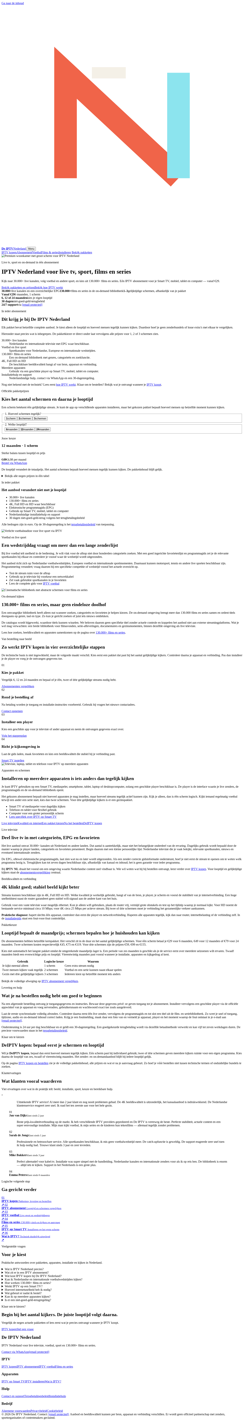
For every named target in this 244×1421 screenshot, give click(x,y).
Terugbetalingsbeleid (36, 1396)
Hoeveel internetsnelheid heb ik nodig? (28, 1289)
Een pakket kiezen (53, 823)
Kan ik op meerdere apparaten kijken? (28, 1296)
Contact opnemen (12, 711)
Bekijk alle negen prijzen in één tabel (27, 476)
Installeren (65, 252)
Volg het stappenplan (14, 735)
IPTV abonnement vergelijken (60, 981)
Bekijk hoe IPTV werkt (49, 287)
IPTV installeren (35, 1381)
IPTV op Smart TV (13, 1381)
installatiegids (13, 918)
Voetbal (36, 252)
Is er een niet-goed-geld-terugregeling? (28, 1300)
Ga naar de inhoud (13, 3)
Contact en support (13, 1396)
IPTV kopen (9, 252)
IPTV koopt (154, 384)
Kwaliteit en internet (30, 823)
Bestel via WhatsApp (14, 463)
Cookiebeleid (55, 1410)
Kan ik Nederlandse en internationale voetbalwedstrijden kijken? (43, 1279)
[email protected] (32, 304)
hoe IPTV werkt (66, 384)
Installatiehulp (57, 1396)
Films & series (50, 252)
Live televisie (10, 823)
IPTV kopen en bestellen (33, 1063)
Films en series (64, 1366)
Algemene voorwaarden (16, 1410)
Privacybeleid (38, 1410)
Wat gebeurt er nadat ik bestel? (23, 1293)
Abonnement (24, 252)
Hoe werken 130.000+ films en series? (28, 1282)
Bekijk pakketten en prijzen (18, 287)
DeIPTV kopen (92, 823)
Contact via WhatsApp (15, 1351)
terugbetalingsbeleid (83, 524)
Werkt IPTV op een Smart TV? (24, 1286)
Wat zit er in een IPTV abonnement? (27, 1272)
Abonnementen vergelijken (18, 686)
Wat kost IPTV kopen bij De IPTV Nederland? (33, 1276)
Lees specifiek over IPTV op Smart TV (33, 816)
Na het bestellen (73, 823)
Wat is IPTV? (53, 1381)
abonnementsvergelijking (35, 872)
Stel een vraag (25, 1329)
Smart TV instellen (13, 760)
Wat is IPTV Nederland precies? (24, 1269)
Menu (31, 248)
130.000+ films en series (110, 632)
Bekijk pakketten (82, 252)
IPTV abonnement (28, 1366)
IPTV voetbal (51, 583)
